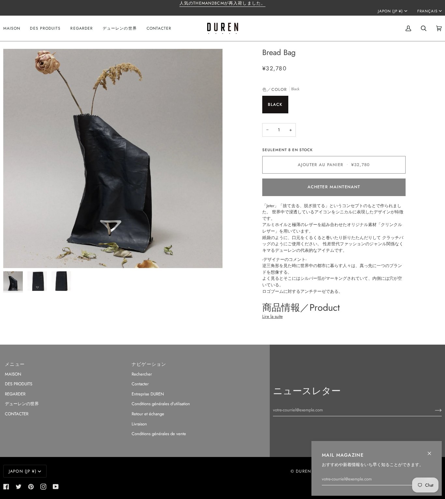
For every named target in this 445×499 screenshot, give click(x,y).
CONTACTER (16, 414)
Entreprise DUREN (148, 394)
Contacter (140, 384)
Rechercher (142, 374)
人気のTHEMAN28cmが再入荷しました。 (222, 3)
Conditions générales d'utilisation (161, 404)
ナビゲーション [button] (149, 364)
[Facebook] (6, 487)
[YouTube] (56, 487)
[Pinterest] (31, 487)
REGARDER (15, 394)
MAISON (13, 374)
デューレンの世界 (22, 404)
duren (303, 471)
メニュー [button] (15, 364)
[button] (45, 28)
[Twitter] (19, 487)
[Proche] (432, 450)
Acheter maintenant (334, 187)
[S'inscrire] (433, 410)
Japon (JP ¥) (390, 11)
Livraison (139, 424)
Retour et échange (148, 414)
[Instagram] (43, 487)
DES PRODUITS (18, 384)
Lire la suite (272, 316)
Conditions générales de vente (159, 434)
